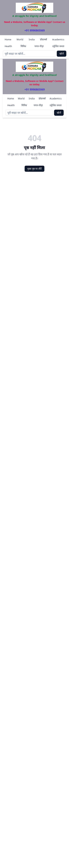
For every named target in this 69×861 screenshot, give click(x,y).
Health (8, 46)
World (20, 39)
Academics (58, 39)
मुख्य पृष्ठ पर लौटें (34, 168)
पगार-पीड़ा (39, 46)
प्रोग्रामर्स (43, 39)
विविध (23, 46)
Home (8, 39)
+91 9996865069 (34, 30)
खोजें (61, 53)
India (32, 39)
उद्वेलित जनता (58, 46)
